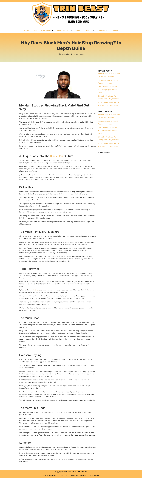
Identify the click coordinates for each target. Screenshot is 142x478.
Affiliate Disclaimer (49, 475)
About (34, 30)
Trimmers (101, 30)
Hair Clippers (46, 30)
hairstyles (35, 290)
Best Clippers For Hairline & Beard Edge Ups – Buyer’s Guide (108, 89)
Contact (115, 30)
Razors (88, 30)
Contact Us (63, 475)
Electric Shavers (63, 30)
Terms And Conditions (78, 475)
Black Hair (56, 156)
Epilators (79, 30)
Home (26, 30)
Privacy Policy (94, 475)
